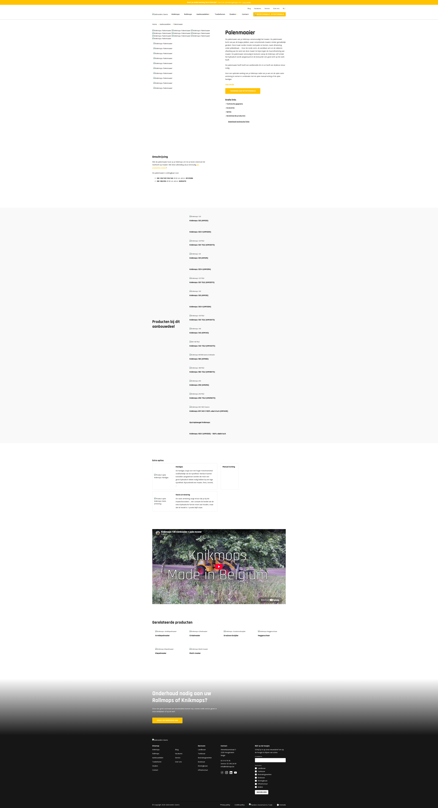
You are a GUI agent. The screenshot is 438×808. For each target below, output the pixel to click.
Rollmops (188, 14)
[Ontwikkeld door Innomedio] (281, 805)
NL (284, 8)
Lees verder (246, 2)
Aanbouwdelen (203, 14)
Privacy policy (225, 805)
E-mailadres (258, 756)
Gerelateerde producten (235, 116)
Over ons (276, 8)
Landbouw (202, 749)
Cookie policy (239, 805)
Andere (260, 787)
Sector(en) (258, 765)
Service (267, 8)
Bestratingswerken (205, 758)
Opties (228, 112)
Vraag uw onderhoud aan (167, 720)
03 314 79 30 (225, 761)
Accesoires (230, 108)
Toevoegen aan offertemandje (243, 91)
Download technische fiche (238, 122)
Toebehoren (220, 14)
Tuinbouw (201, 753)
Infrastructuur (203, 770)
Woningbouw (203, 766)
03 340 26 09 (231, 764)
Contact (245, 14)
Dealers (233, 14)
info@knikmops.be (227, 766)
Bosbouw (201, 762)
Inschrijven (262, 792)
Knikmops (176, 14)
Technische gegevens (234, 104)
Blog (249, 8)
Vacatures (257, 8)
